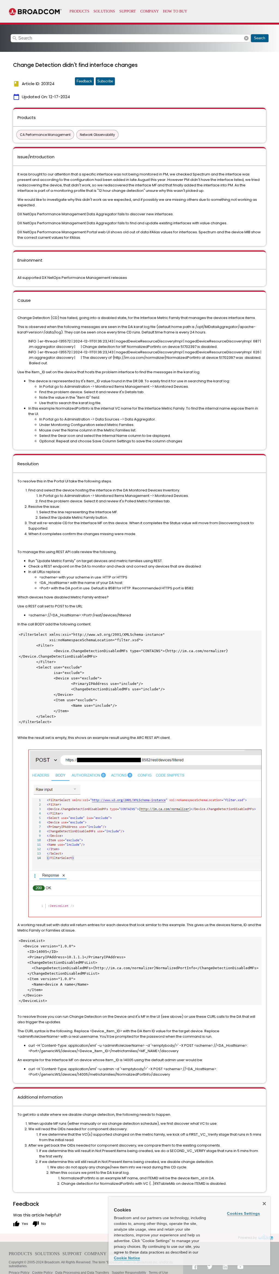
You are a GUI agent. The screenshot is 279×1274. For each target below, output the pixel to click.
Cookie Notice (127, 1258)
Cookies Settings (243, 1213)
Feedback (84, 81)
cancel (246, 38)
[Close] (264, 1203)
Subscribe (105, 81)
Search (259, 38)
